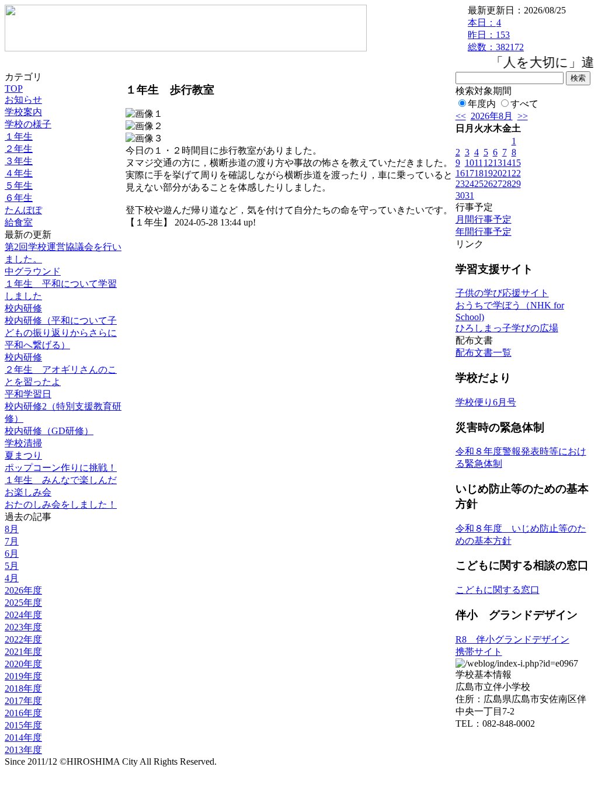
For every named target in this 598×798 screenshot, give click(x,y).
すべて (524, 104)
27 (497, 184)
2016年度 (23, 713)
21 (507, 173)
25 (479, 184)
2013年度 (23, 750)
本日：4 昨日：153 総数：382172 (496, 35)
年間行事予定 (484, 232)
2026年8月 (492, 116)
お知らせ (23, 100)
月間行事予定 (484, 219)
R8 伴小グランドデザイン (512, 639)
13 (497, 163)
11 (478, 163)
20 (497, 173)
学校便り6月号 (486, 402)
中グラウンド (33, 271)
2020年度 (23, 664)
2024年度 (23, 615)
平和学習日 (28, 394)
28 (507, 184)
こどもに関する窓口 (498, 590)
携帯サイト (479, 652)
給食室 (19, 222)
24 (469, 184)
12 (488, 163)
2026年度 (23, 590)
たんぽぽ (23, 210)
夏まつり (23, 455)
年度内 (482, 104)
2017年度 (23, 701)
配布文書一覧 (484, 353)
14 (507, 163)
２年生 (19, 149)
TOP (14, 88)
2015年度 (23, 725)
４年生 (19, 173)
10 (469, 163)
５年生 (19, 185)
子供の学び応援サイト (502, 293)
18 (479, 173)
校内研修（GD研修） (49, 431)
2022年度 (23, 639)
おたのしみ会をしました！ (61, 504)
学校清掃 (23, 443)
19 (488, 173)
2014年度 (23, 738)
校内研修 (23, 308)
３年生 (19, 161)
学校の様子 (28, 124)
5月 (12, 566)
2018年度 (23, 688)
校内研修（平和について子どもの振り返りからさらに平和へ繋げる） (61, 332)
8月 (12, 529)
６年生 (19, 198)
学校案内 (23, 112)
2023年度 (23, 627)
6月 (12, 553)
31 (469, 195)
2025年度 (23, 603)
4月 (12, 578)
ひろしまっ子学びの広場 (507, 328)
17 (469, 173)
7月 (12, 541)
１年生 (19, 136)
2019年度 (23, 676)
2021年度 (23, 652)
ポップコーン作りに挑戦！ (61, 468)
